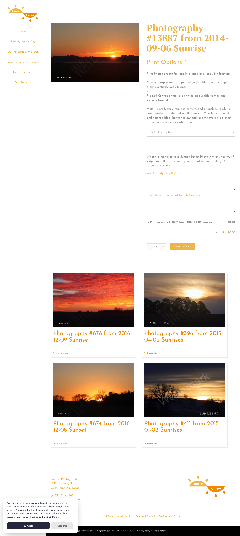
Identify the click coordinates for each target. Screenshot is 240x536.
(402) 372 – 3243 (62, 495)
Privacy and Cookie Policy (44, 517)
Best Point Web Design (169, 516)
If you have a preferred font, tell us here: (174, 195)
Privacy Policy (117, 531)
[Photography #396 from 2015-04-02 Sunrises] (184, 300)
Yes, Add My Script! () (165, 173)
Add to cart (183, 246)
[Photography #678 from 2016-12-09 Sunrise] (93, 300)
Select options (62, 353)
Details (131, 353)
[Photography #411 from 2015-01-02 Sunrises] (184, 390)
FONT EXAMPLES (184, 165)
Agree (29, 525)
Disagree (62, 525)
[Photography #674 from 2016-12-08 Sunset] (93, 390)
